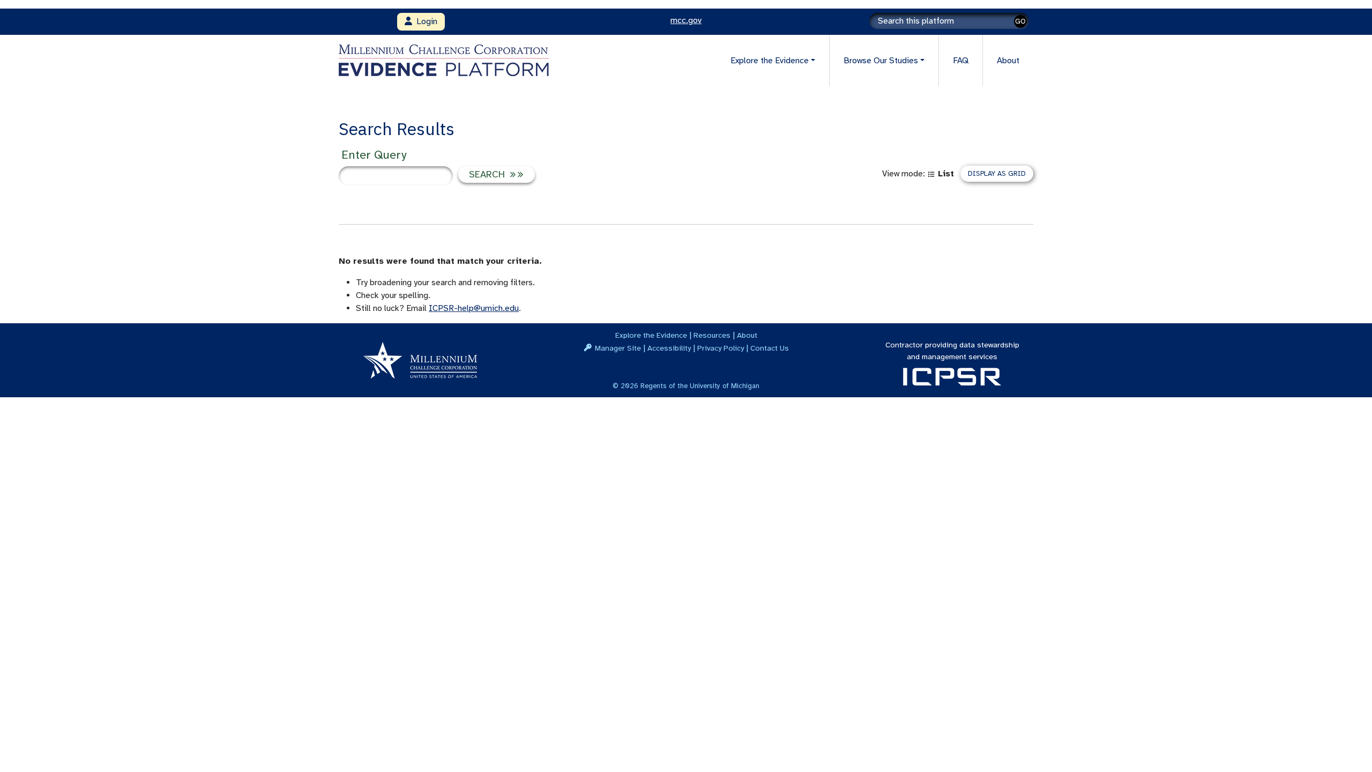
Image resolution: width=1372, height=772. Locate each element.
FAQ (960, 60)
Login (424, 21)
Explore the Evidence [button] (769, 60)
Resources (712, 335)
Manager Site (618, 348)
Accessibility (669, 348)
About (1008, 60)
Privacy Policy (720, 348)
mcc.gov (686, 20)
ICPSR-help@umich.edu (474, 308)
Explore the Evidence (651, 335)
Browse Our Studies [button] (881, 60)
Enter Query (373, 154)
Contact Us (769, 348)
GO (1020, 21)
